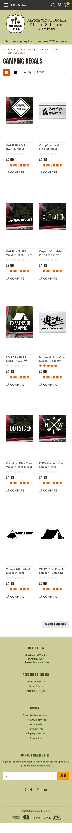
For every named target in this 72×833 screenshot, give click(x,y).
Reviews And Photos (36, 719)
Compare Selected (55, 624)
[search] (52, 5)
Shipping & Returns (36, 690)
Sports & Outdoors (49, 49)
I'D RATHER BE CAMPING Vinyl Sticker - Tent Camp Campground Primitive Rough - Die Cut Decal (19, 359)
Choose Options (19, 165)
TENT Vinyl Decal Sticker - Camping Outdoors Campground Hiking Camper (51, 571)
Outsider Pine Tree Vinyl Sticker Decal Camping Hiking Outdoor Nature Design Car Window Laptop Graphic (19, 464)
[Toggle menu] (5, 7)
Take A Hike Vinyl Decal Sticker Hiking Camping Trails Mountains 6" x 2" (19, 571)
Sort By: (27, 72)
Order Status (36, 686)
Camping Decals (16, 53)
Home (6, 49)
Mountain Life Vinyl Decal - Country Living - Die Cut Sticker (52, 359)
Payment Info (36, 728)
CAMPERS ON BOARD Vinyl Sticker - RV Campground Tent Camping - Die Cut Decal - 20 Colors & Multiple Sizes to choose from (19, 147)
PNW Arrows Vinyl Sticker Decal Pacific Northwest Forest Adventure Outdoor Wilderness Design (52, 464)
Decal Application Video (36, 715)
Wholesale (36, 724)
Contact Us (36, 737)
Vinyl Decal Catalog (24, 49)
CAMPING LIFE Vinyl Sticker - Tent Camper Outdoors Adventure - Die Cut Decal (19, 253)
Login (30, 681)
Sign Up (41, 681)
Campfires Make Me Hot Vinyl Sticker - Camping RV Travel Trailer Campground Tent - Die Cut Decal (52, 147)
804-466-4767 (19, 4)
